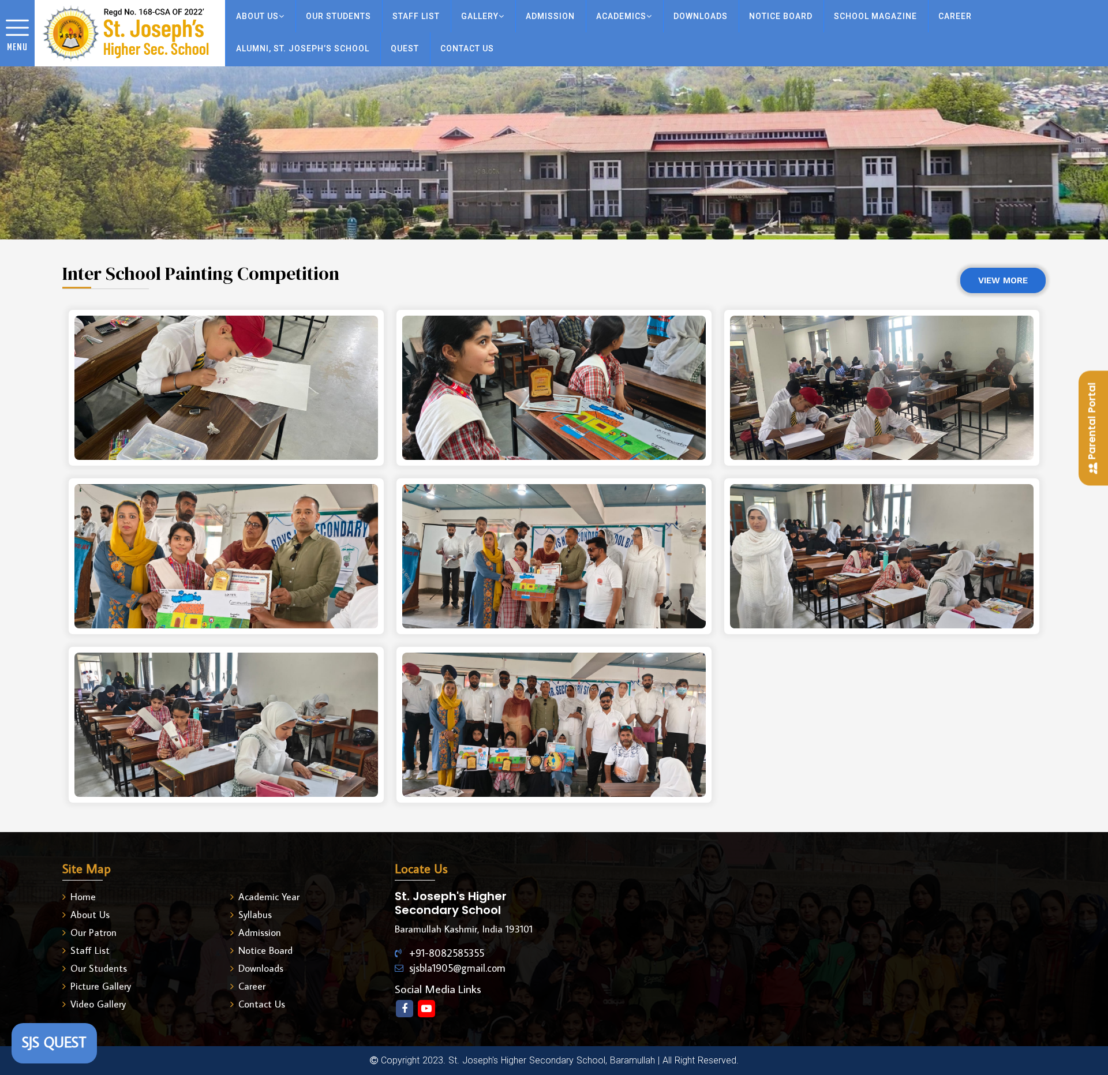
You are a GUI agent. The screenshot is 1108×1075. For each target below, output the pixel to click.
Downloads (260, 968)
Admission (550, 16)
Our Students (338, 16)
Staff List (90, 950)
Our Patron (93, 932)
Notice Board (265, 950)
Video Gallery (98, 1004)
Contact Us (261, 1004)
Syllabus (255, 914)
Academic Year (269, 896)
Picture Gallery (100, 986)
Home (83, 896)
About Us (90, 914)
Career (251, 986)
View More (1003, 280)
